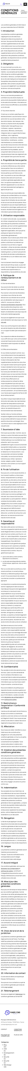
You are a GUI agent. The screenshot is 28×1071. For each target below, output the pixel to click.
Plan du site (18, 1035)
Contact (4, 1029)
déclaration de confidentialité (13, 697)
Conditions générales (24, 12)
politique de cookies (11, 699)
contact (10, 987)
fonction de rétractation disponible (11, 305)
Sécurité (6, 1057)
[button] (25, 4)
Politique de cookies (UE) (5, 1035)
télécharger (19, 994)
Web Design (7, 1065)
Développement (9, 1053)
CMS (5, 1049)
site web (3, 322)
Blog (5, 1045)
